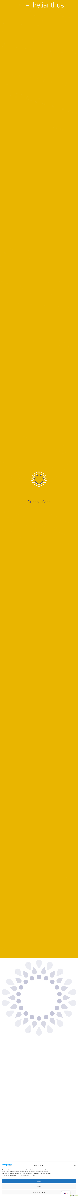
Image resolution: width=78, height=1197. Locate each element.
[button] (75, 1165)
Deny (39, 1187)
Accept (39, 1181)
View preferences (39, 1192)
